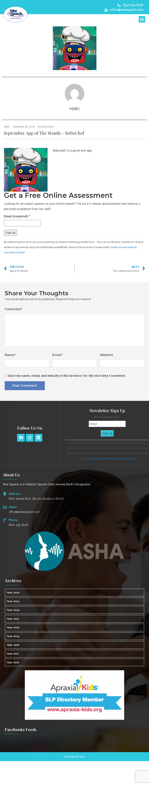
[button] (142, 19)
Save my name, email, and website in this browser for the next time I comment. (67, 376)
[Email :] (5, 507)
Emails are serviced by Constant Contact (111, 458)
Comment (14, 309)
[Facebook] (21, 438)
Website (106, 355)
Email (57, 355)
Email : (13, 507)
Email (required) (17, 216)
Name (10, 355)
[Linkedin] (38, 438)
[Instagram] (30, 438)
